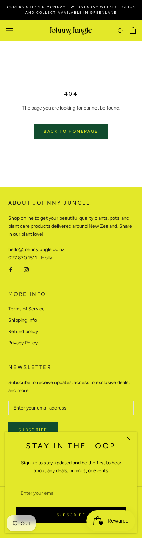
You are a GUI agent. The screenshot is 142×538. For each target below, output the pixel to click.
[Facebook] (10, 269)
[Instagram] (26, 269)
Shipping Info (22, 320)
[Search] (121, 30)
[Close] (129, 439)
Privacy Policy (23, 343)
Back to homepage (71, 131)
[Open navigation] (9, 30)
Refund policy (23, 331)
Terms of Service (26, 309)
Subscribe (71, 515)
